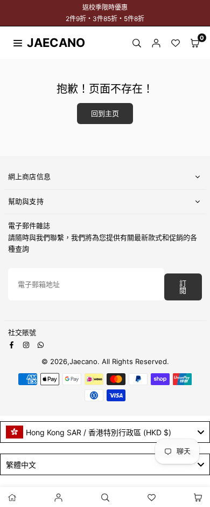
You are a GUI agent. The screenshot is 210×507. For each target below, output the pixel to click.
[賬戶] (156, 42)
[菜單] (17, 42)
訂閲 (182, 286)
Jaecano (46, 43)
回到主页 (105, 113)
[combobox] (105, 432)
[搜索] (136, 42)
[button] (195, 42)
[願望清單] (175, 42)
